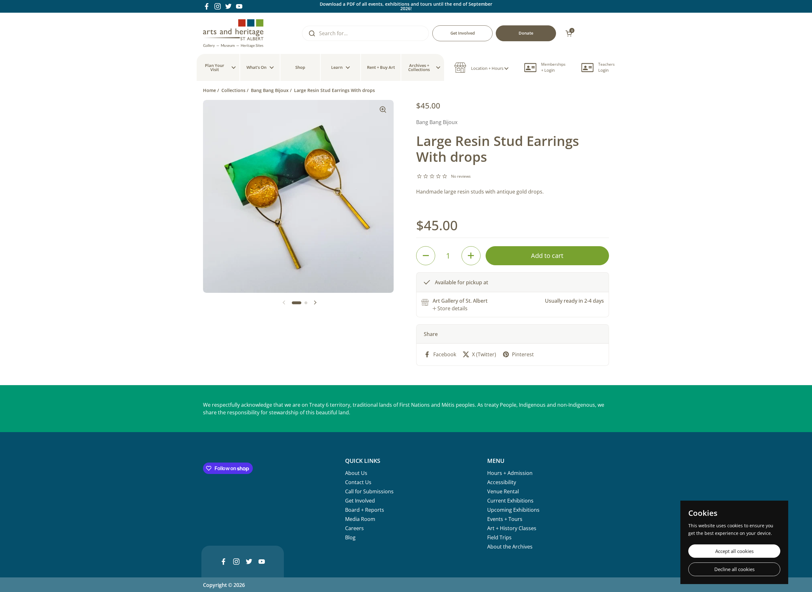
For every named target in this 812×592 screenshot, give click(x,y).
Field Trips (499, 537)
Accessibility (501, 482)
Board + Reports (364, 509)
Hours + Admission (510, 473)
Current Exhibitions (510, 500)
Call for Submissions (369, 491)
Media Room (360, 519)
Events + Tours (504, 519)
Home (209, 90)
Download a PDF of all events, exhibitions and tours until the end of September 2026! (406, 6)
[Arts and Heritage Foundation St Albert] (233, 33)
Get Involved (360, 500)
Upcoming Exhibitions (513, 509)
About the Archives (510, 546)
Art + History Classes (511, 528)
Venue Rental (503, 491)
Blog (350, 537)
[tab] (450, 308)
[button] (481, 68)
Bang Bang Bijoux (270, 90)
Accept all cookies (734, 551)
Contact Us (358, 482)
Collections (233, 90)
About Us (356, 473)
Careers (354, 528)
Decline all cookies (734, 569)
